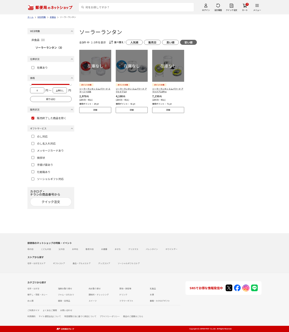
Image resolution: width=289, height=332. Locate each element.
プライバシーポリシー (110, 316)
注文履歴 (218, 10)
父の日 (62, 249)
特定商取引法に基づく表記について (80, 316)
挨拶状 (41, 158)
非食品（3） (38, 40)
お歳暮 (104, 249)
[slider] (31, 84)
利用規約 (31, 316)
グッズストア (104, 263)
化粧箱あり (43, 172)
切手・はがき (33, 288)
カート (245, 10)
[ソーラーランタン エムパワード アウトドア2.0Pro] (168, 66)
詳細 (95, 109)
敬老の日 (90, 249)
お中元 (75, 249)
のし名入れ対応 (46, 143)
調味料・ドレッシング (99, 294)
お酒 (152, 294)
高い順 (170, 42)
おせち (118, 249)
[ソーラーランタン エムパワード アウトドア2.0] (132, 66)
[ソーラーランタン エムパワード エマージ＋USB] (95, 66)
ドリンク (123, 294)
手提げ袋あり (45, 165)
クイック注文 (231, 10)
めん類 (30, 300)
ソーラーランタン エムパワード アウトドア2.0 (131, 90)
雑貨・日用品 (64, 300)
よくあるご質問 (50, 310)
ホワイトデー (171, 249)
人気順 (134, 42)
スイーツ (93, 300)
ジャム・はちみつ (66, 294)
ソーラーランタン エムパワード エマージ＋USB (94, 90)
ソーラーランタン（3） (49, 47)
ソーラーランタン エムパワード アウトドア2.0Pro (167, 90)
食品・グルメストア (82, 263)
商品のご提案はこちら (133, 316)
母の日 (30, 249)
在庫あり (42, 68)
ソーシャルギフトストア (129, 263)
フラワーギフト (126, 300)
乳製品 (153, 288)
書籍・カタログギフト (160, 300)
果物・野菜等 (125, 288)
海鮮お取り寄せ (65, 288)
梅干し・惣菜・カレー (37, 294)
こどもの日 (46, 249)
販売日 (152, 42)
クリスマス (133, 249)
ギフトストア (59, 263)
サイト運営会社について (50, 316)
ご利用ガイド (33, 310)
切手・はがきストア (36, 263)
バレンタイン (152, 249)
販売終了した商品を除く (51, 118)
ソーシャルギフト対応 (50, 179)
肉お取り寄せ (95, 288)
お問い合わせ (66, 310)
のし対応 (42, 136)
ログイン (206, 10)
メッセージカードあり (50, 150)
